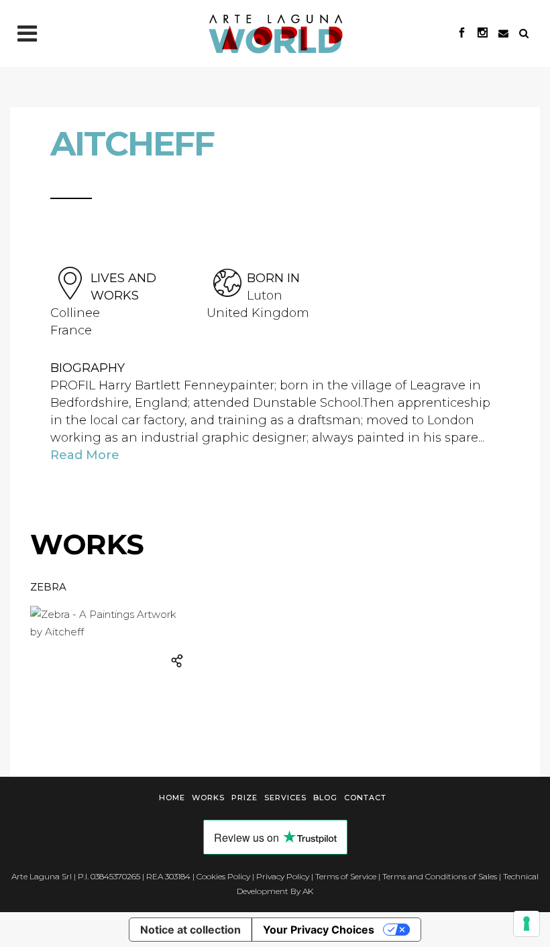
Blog (325, 797)
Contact (365, 797)
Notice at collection (190, 929)
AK (307, 891)
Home (172, 797)
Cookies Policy (223, 876)
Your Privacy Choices (318, 929)
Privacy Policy (282, 876)
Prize (244, 797)
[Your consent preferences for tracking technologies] (526, 923)
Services (285, 797)
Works (208, 797)
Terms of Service (345, 876)
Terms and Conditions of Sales (439, 876)
